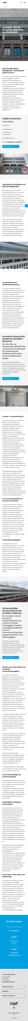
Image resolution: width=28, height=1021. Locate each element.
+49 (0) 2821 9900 (13, 952)
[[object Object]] (14, 1004)
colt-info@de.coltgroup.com (14, 955)
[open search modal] (21, 3)
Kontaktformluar (15, 930)
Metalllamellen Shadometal (14, 142)
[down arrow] (3, 56)
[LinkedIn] (14, 1008)
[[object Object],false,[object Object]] (4, 3)
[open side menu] (24, 3)
